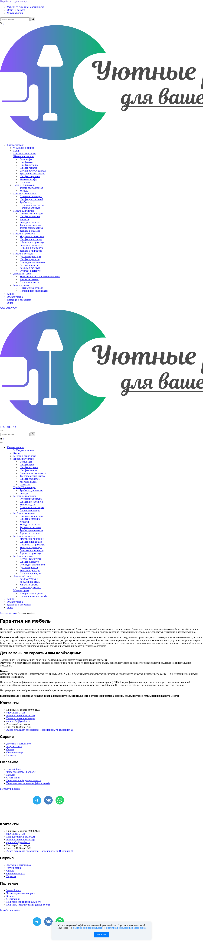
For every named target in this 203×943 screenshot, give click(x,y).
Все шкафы (26, 159)
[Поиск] (32, 19)
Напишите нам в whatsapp (20, 718)
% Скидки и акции (23, 147)
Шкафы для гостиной (31, 199)
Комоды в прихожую (31, 245)
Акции (10, 293)
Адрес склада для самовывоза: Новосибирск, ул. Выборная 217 (40, 729)
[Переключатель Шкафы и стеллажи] (55, 459)
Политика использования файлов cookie (28, 783)
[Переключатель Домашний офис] (55, 576)
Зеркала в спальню (30, 230)
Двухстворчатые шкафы (33, 170)
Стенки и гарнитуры (31, 196)
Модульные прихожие (32, 236)
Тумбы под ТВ (28, 202)
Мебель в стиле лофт (24, 153)
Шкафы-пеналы (28, 167)
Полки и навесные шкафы (34, 290)
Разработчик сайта (10, 788)
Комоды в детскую (30, 268)
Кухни (16, 150)
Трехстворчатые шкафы (32, 173)
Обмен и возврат (16, 10)
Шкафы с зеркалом (30, 176)
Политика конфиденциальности (23, 780)
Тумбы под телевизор (31, 187)
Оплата (10, 749)
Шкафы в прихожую (31, 239)
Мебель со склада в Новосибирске (25, 7)
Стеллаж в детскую (30, 270)
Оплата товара (15, 296)
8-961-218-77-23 (8, 308)
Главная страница (8, 613)
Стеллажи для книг (30, 282)
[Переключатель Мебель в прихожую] (55, 536)
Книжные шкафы (29, 279)
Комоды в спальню (30, 222)
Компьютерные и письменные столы (40, 276)
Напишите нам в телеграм (20, 715)
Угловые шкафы (28, 179)
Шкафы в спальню (30, 216)
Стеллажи (25, 182)
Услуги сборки (15, 13)
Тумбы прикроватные (31, 227)
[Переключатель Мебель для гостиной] (55, 496)
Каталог (10, 774)
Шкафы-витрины (29, 165)
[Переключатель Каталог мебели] (55, 447)
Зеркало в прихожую (31, 250)
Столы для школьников (32, 262)
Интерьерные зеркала (31, 288)
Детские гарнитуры (30, 256)
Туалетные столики (30, 225)
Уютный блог (13, 769)
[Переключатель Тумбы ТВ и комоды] (55, 487)
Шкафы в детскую (29, 259)
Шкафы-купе (27, 162)
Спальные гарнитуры (31, 213)
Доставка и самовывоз (19, 299)
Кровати (24, 219)
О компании (13, 777)
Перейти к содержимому (13, 1)
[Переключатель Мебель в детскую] (55, 556)
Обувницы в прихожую (32, 242)
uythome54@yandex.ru (18, 721)
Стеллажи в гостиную (32, 205)
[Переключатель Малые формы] (55, 590)
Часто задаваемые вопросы (21, 772)
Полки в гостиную (30, 207)
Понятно (101, 934)
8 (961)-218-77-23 (15, 712)
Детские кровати (29, 265)
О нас (10, 302)
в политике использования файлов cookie (126, 928)
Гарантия (11, 755)
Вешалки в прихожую (31, 248)
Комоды (24, 190)
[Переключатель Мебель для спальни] (55, 513)
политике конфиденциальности (88, 928)
